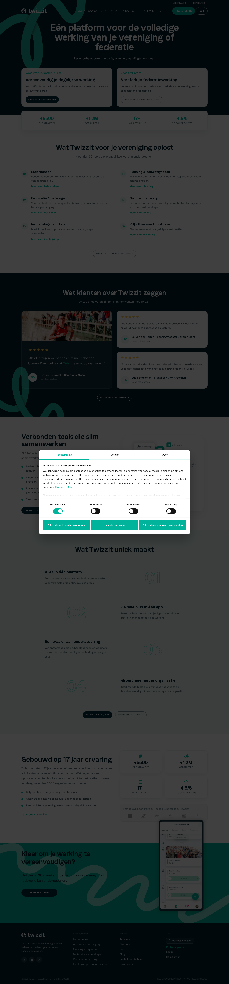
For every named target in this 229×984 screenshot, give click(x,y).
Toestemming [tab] (64, 454)
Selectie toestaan (115, 525)
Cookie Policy (64, 486)
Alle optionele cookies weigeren (66, 525)
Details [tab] (114, 454)
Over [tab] (165, 454)
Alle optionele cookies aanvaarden (163, 525)
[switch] (95, 511)
